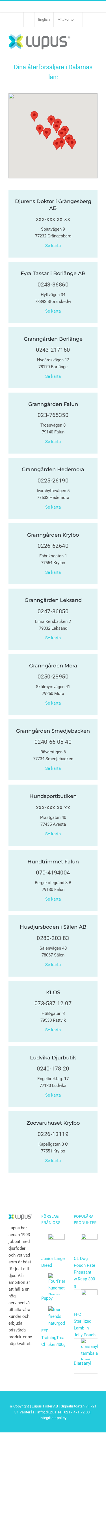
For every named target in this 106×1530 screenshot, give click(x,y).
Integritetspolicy (53, 1418)
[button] (34, 116)
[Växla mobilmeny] (94, 41)
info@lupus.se (49, 1412)
